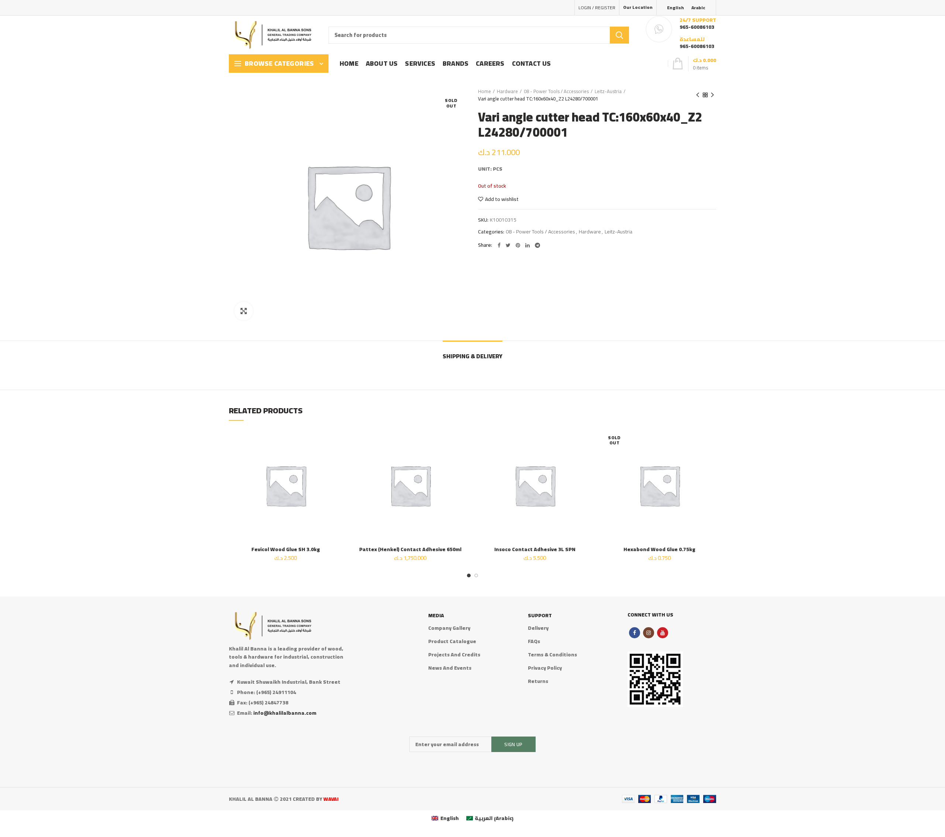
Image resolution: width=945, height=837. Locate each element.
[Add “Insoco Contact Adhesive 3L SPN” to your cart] (586, 457)
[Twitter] (508, 245)
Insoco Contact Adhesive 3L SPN (534, 549)
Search (619, 35)
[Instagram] (648, 632)
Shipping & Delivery (472, 356)
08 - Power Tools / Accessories (556, 91)
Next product (712, 95)
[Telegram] (537, 245)
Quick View (337, 473)
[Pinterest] (518, 245)
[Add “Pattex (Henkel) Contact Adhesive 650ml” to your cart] (461, 457)
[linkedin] (527, 245)
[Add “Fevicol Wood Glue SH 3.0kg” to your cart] (337, 457)
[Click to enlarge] (243, 311)
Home (484, 91)
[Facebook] (499, 245)
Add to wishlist (502, 199)
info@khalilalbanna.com (284, 713)
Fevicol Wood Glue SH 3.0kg (285, 549)
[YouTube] (662, 632)
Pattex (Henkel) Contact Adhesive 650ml (410, 549)
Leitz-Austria (608, 91)
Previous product (697, 95)
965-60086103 (697, 27)
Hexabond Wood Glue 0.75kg (659, 549)
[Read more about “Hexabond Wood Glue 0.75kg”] (710, 457)
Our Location (638, 7)
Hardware (507, 91)
